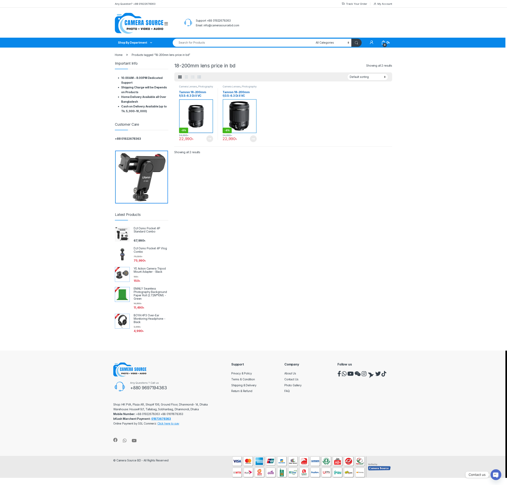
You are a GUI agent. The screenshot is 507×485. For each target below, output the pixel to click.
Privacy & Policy (241, 373)
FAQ (287, 391)
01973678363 (161, 418)
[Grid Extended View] (186, 77)
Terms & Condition (243, 379)
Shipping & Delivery (243, 385)
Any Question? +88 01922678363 (135, 3)
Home (118, 54)
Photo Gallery (293, 385)
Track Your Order (356, 3)
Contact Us (291, 379)
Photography (205, 86)
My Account (384, 3)
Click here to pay (168, 423)
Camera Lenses (188, 86)
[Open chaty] (496, 474)
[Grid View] (180, 77)
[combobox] (243, 43)
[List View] (192, 77)
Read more (209, 138)
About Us (290, 373)
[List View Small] (199, 77)
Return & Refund (241, 391)
